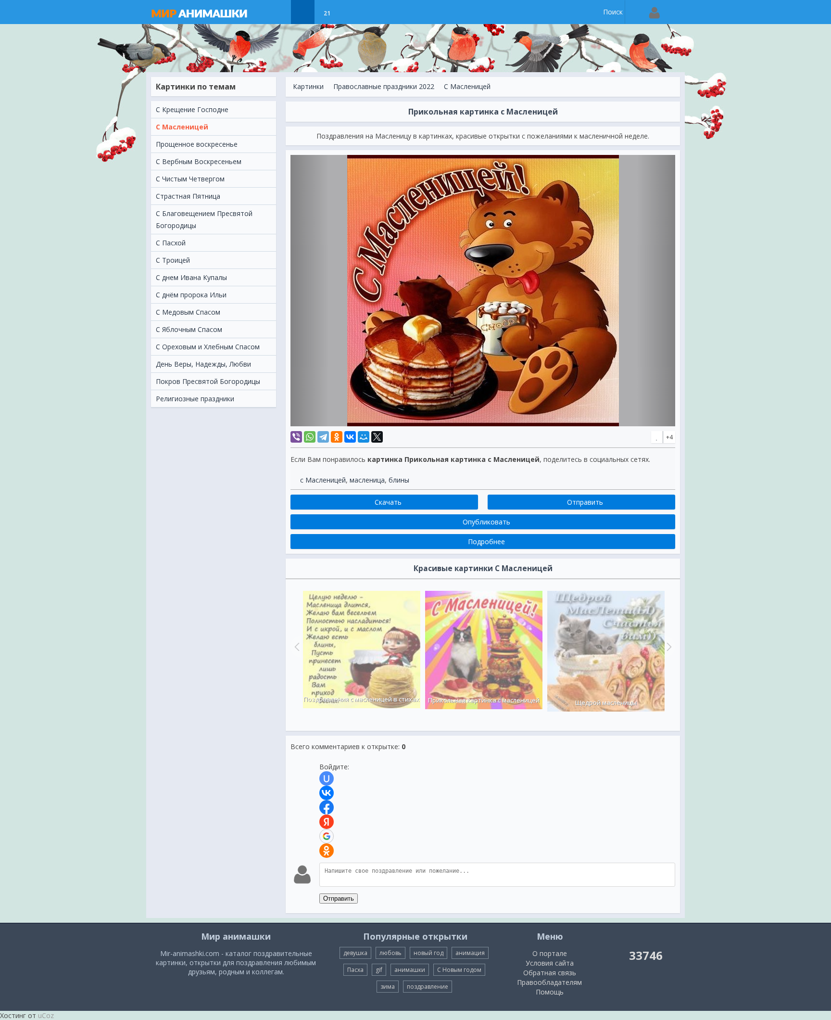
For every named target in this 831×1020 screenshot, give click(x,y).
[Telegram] (323, 437)
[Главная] (208, 12)
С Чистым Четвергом (190, 178)
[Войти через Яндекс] (326, 822)
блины (399, 479)
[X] (377, 437)
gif (379, 970)
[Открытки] (278, 12)
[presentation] (295, 647)
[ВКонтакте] (350, 437)
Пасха (355, 970)
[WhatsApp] (309, 437)
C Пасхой (171, 242)
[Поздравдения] (351, 12)
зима (387, 986)
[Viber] (296, 437)
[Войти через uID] (326, 778)
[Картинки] (303, 12)
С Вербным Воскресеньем (198, 161)
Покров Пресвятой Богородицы (208, 381)
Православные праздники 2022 (383, 86)
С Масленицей (182, 126)
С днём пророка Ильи (191, 294)
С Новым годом (459, 970)
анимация (470, 953)
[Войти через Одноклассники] (326, 850)
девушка (355, 953)
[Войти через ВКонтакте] (326, 793)
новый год (428, 953)
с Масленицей (323, 479)
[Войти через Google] (326, 836)
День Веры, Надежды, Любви (203, 364)
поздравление (427, 986)
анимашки (409, 970)
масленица (367, 479)
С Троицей (173, 260)
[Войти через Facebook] (326, 807)
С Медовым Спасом (188, 312)
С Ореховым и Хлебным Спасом (208, 346)
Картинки (308, 86)
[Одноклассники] (336, 437)
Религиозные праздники (195, 398)
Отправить (338, 898)
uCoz (46, 1015)
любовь (390, 953)
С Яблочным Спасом (189, 329)
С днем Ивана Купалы (191, 277)
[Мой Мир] (363, 437)
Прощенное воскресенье (197, 144)
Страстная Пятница (188, 196)
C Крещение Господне (192, 109)
